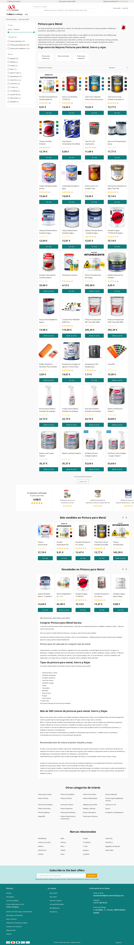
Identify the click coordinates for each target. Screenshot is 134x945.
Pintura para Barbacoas (46, 57)
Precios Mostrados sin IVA (15, 904)
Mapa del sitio (11, 930)
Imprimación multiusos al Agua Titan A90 (98, 503)
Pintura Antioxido (63, 56)
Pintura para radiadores (81, 57)
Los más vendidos (12, 900)
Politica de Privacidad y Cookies (16, 923)
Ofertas (8, 893)
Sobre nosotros (11, 919)
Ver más (49, 113)
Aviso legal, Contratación (14, 915)
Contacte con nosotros (14, 926)
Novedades (10, 897)
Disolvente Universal (67, 503)
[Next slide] (126, 517)
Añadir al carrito (48, 291)
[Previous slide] (123, 517)
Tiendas (9, 934)
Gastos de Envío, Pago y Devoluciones (19, 912)
